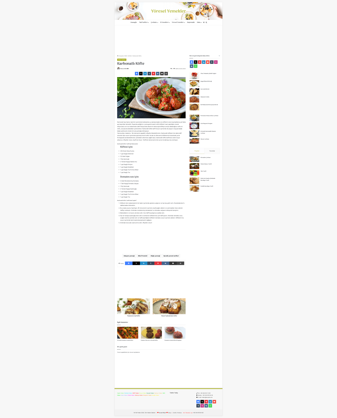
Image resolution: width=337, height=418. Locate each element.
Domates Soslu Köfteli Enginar (173, 340)
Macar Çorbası (205, 139)
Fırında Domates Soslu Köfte (125, 340)
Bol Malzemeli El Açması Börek (209, 105)
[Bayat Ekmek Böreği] (194, 83)
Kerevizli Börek (205, 89)
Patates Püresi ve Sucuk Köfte (149, 340)
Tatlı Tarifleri (143, 22)
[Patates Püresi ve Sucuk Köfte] (151, 333)
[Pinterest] (153, 73)
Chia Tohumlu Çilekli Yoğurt (208, 74)
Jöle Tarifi (203, 171)
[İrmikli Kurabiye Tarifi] (194, 188)
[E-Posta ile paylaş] (162, 73)
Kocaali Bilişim (162, 412)
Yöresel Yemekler (178, 22)
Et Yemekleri (164, 22)
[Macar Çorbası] (194, 141)
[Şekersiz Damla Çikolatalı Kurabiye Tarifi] (194, 180)
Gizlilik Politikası (177, 412)
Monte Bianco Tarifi (206, 164)
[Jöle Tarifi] (194, 173)
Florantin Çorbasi (205, 158)
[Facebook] (136, 73)
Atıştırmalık (191, 22)
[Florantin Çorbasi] (194, 159)
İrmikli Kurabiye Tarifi (207, 186)
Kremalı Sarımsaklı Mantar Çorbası (208, 132)
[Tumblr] (149, 73)
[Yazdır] (166, 73)
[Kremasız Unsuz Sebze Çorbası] (194, 118)
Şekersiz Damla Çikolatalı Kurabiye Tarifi (208, 179)
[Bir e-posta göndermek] (127, 68)
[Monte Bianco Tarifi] (194, 166)
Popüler (197, 151)
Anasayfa (134, 22)
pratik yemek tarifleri (171, 256)
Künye (169, 412)
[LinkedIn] (145, 73)
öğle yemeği (156, 256)
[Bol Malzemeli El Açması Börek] (194, 107)
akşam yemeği (130, 256)
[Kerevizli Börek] (194, 91)
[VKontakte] (157, 73)
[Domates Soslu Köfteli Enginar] (175, 333)
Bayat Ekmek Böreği (206, 81)
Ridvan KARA (123, 68)
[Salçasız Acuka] (194, 99)
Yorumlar (212, 151)
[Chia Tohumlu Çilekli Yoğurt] (194, 76)
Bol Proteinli (143, 256)
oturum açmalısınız (135, 352)
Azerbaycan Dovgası (206, 124)
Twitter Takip (174, 393)
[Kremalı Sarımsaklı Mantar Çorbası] (194, 133)
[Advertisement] (168, 40)
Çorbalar (154, 22)
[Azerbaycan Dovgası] (194, 126)
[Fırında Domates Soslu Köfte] (127, 333)
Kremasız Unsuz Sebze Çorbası (209, 116)
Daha (198, 22)
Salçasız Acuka (205, 97)
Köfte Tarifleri (128, 56)
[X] (141, 73)
